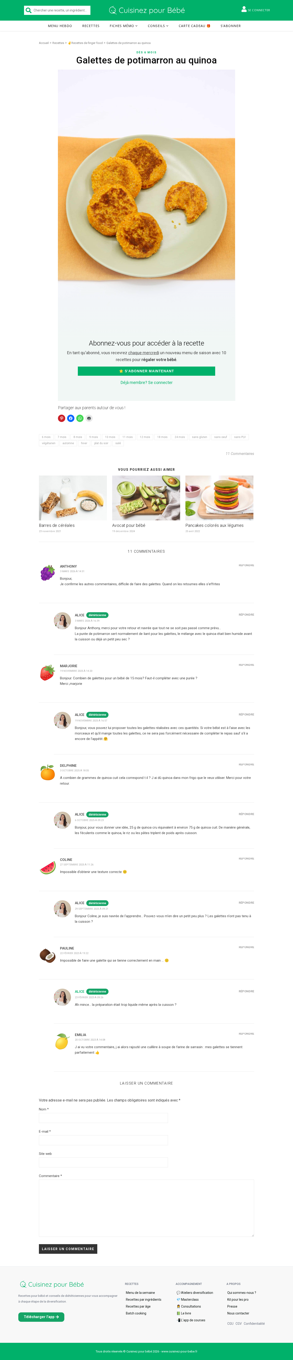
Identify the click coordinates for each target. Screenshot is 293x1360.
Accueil (44, 43)
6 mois (46, 437)
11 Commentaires (240, 454)
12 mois (145, 437)
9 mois (93, 437)
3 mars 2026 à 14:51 (72, 571)
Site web (45, 1154)
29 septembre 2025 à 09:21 (91, 908)
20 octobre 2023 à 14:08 (90, 1039)
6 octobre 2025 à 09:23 (89, 820)
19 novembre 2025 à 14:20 (76, 670)
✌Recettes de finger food (85, 43)
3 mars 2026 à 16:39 (87, 620)
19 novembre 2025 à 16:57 (91, 720)
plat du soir (101, 443)
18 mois (162, 437)
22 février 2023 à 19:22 (74, 953)
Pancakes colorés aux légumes (214, 525)
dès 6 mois (146, 52)
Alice (79, 992)
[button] (41, 1317)
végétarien (48, 443)
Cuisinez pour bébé (147, 10)
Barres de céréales (57, 525)
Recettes (91, 26)
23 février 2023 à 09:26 (89, 997)
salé (118, 443)
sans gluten (199, 437)
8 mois (77, 437)
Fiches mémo (122, 26)
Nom (44, 1109)
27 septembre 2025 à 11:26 (76, 864)
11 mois (127, 437)
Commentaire (50, 1176)
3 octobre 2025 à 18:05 (74, 770)
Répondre (246, 565)
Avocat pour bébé (129, 525)
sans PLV (240, 437)
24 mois (180, 437)
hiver (84, 443)
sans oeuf (220, 437)
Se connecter (259, 10)
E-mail (45, 1131)
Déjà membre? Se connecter (147, 382)
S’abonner (231, 26)
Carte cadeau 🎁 (195, 26)
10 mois (110, 437)
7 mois (62, 437)
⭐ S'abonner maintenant (146, 371)
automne (68, 443)
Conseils (156, 26)
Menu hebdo (60, 26)
